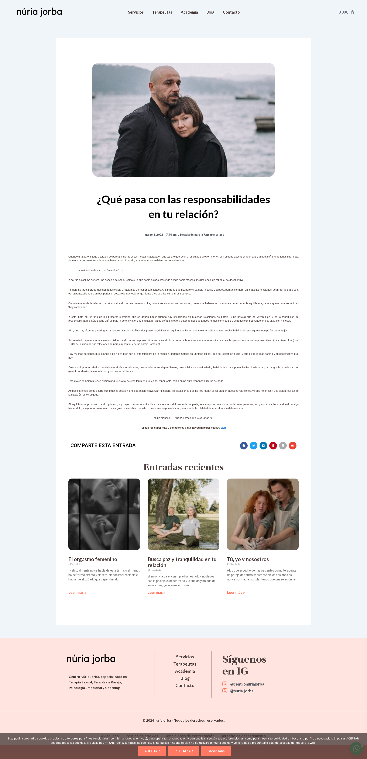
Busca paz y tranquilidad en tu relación (182, 562)
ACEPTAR (152, 751)
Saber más (216, 751)
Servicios (136, 12)
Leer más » (77, 592)
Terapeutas (162, 12)
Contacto (231, 12)
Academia (189, 12)
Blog (210, 12)
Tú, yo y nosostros (248, 559)
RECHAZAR (184, 751)
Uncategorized (214, 234)
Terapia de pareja (191, 234)
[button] (244, 445)
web (223, 427)
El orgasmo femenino (92, 559)
